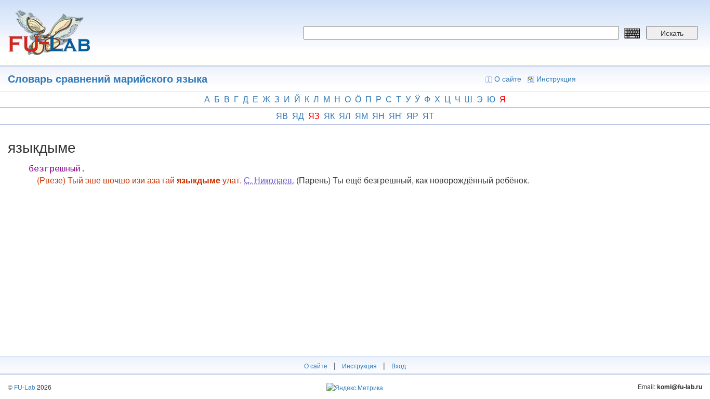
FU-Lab (24, 386)
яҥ (395, 116)
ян (378, 116)
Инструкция (556, 78)
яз (314, 116)
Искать (672, 33)
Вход (398, 365)
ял (345, 116)
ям (361, 116)
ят (428, 116)
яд (298, 116)
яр (412, 116)
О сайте (507, 78)
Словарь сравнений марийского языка (107, 78)
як (329, 116)
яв (282, 116)
